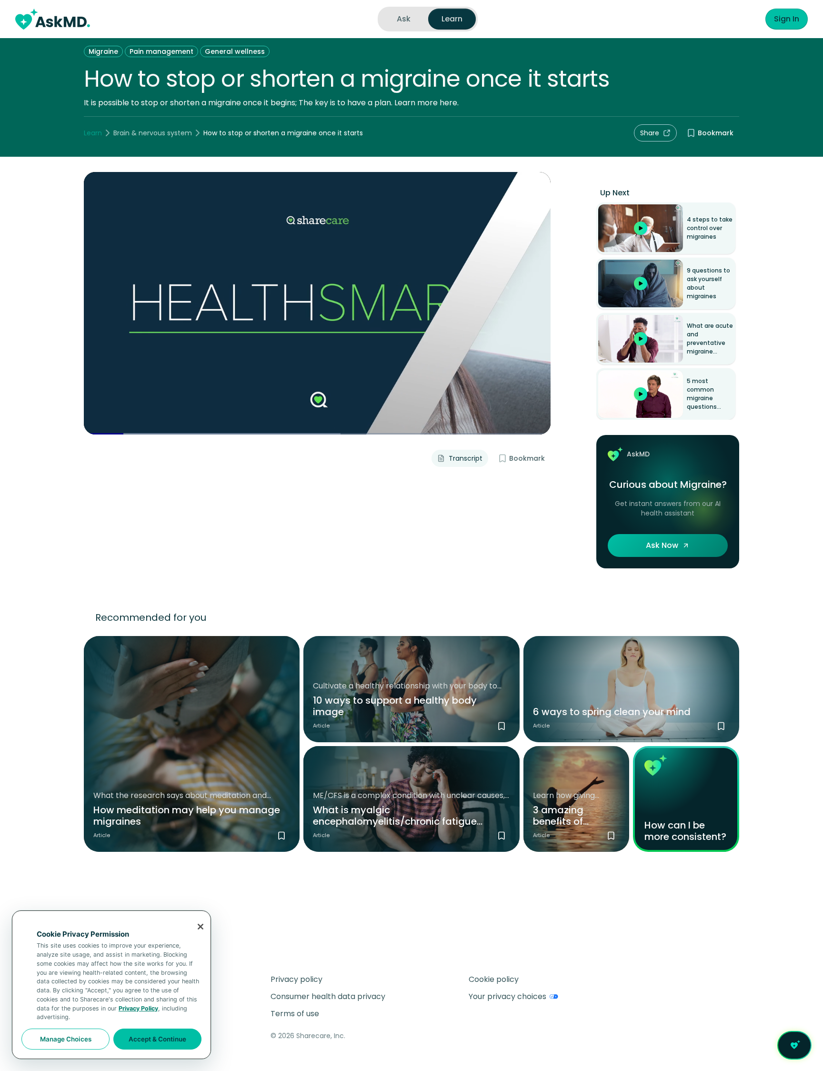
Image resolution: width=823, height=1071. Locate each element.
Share (649, 133)
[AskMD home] (52, 19)
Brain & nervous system (152, 133)
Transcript (465, 458)
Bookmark (715, 133)
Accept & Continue (157, 1039)
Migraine (103, 51)
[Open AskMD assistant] (794, 1045)
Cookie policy (494, 979)
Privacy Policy (138, 1008)
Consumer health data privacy (328, 996)
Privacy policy (296, 979)
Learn (93, 133)
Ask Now (662, 545)
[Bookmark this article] (281, 835)
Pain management (161, 51)
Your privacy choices (507, 996)
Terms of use (295, 1013)
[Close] (200, 926)
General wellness (235, 51)
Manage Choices (65, 1039)
